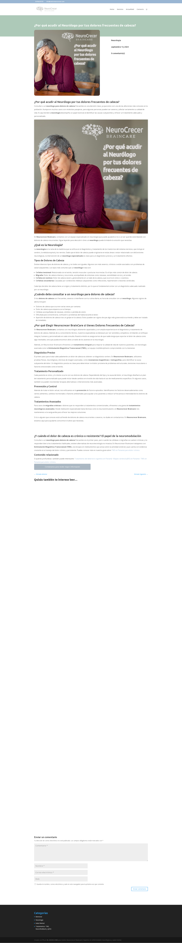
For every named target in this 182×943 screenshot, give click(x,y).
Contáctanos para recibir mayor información (62, 467)
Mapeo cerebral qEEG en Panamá (126, 459)
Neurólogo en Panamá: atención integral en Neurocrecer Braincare (65, 561)
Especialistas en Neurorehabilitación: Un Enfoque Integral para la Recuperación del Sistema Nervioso (80, 793)
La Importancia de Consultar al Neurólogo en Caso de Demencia (63, 697)
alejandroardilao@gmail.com (48, 720)
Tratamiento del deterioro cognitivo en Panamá (93, 459)
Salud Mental (40, 923)
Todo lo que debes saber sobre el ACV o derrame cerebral (61, 675)
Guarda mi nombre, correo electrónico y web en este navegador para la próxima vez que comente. (70, 884)
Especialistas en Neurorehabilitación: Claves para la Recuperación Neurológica (70, 755)
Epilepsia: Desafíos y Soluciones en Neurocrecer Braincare (61, 652)
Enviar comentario (139, 889)
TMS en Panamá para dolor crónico (125, 450)
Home (112, 9)
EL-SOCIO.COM (52, 940)
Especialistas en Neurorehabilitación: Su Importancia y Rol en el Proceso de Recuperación (74, 736)
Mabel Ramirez (44, 564)
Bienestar (39, 917)
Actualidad (130, 9)
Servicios (120, 9)
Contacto (140, 9)
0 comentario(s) (118, 53)
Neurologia (116, 40)
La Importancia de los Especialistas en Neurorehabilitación (61, 717)
